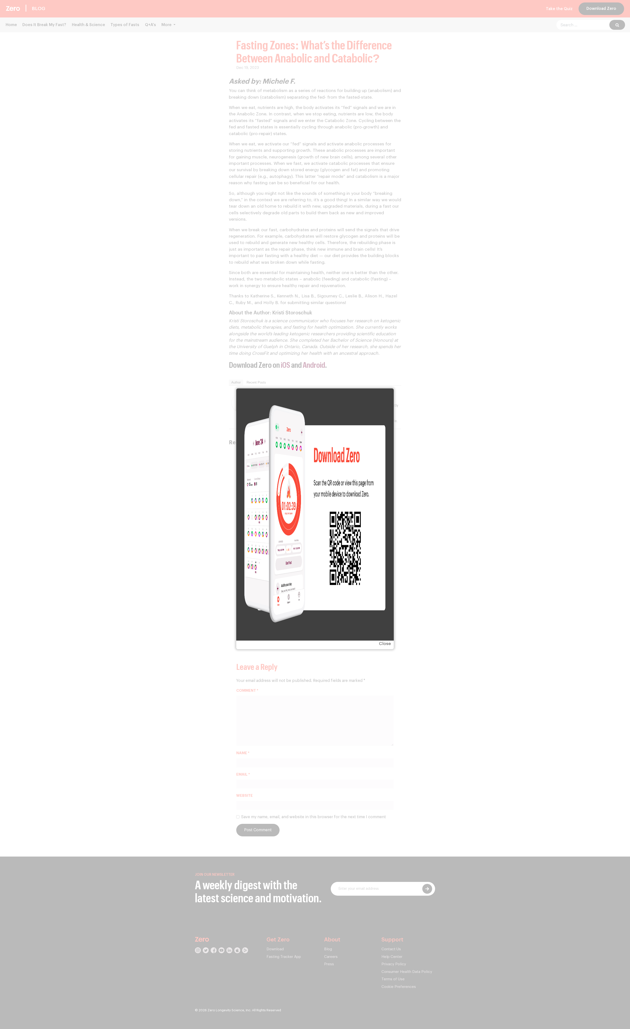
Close (385, 644)
